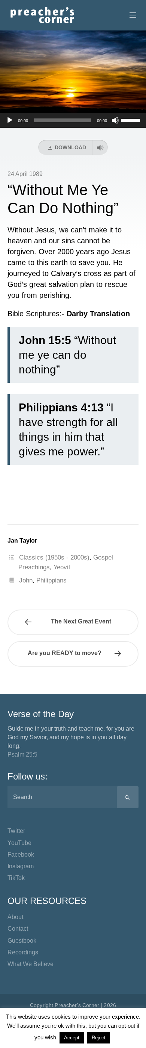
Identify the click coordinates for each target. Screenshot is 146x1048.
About (15, 917)
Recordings (22, 952)
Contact (17, 928)
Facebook (20, 854)
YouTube (19, 843)
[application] (73, 120)
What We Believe (30, 964)
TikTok (16, 878)
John (26, 580)
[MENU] (129, 15)
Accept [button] (71, 1037)
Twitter (16, 831)
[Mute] (115, 120)
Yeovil (62, 567)
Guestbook (21, 940)
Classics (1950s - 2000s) (54, 557)
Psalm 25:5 (22, 754)
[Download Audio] (100, 147)
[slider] (131, 119)
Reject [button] (99, 1037)
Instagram (20, 866)
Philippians (51, 580)
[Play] (9, 120)
